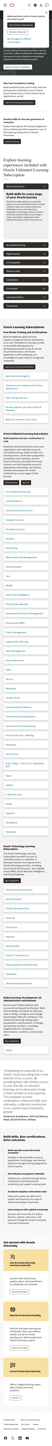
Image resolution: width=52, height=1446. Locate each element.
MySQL (9, 585)
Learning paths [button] (13, 262)
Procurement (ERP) (15, 622)
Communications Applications (20, 716)
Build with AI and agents (18, 376)
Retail (8, 775)
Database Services (15, 519)
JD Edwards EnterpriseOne (19, 983)
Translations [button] (12, 306)
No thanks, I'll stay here (17, 32)
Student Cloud (13, 697)
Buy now (26, 482)
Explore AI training (12, 141)
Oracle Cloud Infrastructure (19, 510)
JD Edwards (11, 822)
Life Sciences (12, 754)
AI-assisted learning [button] (15, 245)
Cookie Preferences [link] (10, 1424)
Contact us (15, 1398)
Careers (36, 1424)
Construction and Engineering (20, 726)
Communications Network (18, 707)
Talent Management (15, 651)
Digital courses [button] (13, 254)
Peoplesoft (11, 831)
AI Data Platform (14, 501)
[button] (5, 5)
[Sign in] (41, 5)
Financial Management (17, 604)
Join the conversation (19, 1292)
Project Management (16, 632)
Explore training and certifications (17, 67)
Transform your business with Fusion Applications (24, 387)
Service (9, 679)
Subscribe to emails (11, 1429)
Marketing (11, 688)
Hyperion (10, 813)
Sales (8, 669)
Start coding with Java (17, 397)
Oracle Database (14, 566)
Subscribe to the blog (19, 1348)
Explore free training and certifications (19, 102)
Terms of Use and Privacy (30, 1420)
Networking (11, 548)
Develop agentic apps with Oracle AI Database (23, 409)
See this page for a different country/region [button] (19, 40)
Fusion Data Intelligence (17, 594)
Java (8, 576)
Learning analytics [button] (14, 297)
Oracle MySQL (13, 946)
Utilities (9, 785)
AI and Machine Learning (18, 491)
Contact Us (42, 1429)
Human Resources (15, 660)
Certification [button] (12, 280)
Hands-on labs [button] (13, 271)
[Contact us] (47, 5)
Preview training (11, 482)
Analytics (10, 538)
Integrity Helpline (28, 1429)
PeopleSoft (11, 974)
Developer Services (15, 529)
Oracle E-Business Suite (17, 908)
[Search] (29, 5)
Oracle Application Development (22, 964)
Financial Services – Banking (20, 735)
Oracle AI (10, 917)
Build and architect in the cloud (21, 419)
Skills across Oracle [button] (15, 186)
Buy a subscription (12, 880)
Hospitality (11, 744)
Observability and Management (21, 557)
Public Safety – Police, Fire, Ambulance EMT (25, 765)
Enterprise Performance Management (24, 613)
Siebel (9, 803)
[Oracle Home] (12, 5)
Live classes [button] (12, 288)
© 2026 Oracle (9, 1420)
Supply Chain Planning (17, 641)
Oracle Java (11, 927)
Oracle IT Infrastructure (17, 955)
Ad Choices (25, 1424)
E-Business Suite (14, 794)
